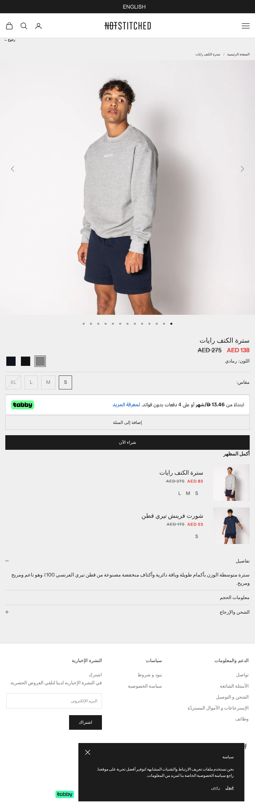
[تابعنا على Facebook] (245, 746)
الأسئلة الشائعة (234, 686)
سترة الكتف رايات (208, 54)
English (134, 6)
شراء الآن (127, 442)
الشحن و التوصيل (232, 697)
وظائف (242, 719)
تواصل (242, 675)
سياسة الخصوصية (145, 686)
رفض (215, 787)
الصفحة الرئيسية (238, 54)
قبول (229, 787)
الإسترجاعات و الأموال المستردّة (218, 708)
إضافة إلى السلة (127, 422)
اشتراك (85, 722)
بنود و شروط (149, 675)
